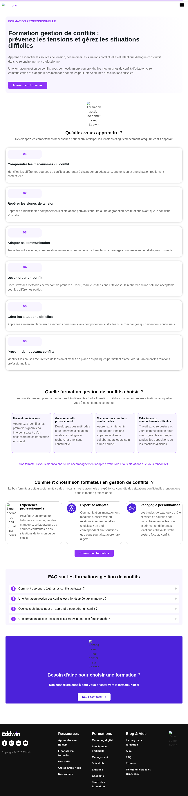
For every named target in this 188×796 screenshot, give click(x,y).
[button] (181, 5)
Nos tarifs (64, 761)
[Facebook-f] (4, 743)
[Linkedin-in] (18, 743)
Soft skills (98, 763)
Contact (131, 763)
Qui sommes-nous (69, 767)
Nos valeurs (65, 774)
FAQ (128, 757)
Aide (129, 750)
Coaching (98, 775)
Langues (97, 769)
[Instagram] (11, 743)
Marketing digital (102, 740)
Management (100, 757)
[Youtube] (25, 743)
